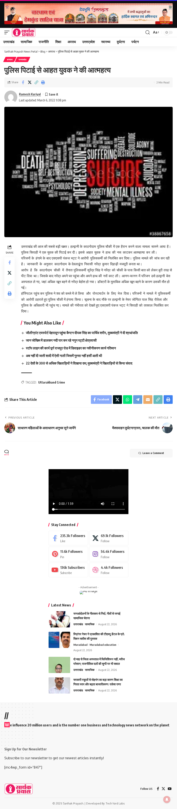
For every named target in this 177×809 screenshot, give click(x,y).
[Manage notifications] (166, 799)
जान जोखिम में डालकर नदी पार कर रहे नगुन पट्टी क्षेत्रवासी (61, 340)
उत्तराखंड (23, 59)
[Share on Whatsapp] (127, 399)
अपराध (10, 59)
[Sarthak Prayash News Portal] (24, 32)
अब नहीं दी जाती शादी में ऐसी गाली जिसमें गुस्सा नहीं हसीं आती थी (64, 355)
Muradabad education (103, 644)
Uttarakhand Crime (51, 382)
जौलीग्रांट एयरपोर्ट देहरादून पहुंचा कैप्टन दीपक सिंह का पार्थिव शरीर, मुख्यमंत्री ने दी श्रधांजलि (82, 333)
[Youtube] (68, 570)
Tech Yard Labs (115, 803)
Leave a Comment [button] (153, 453)
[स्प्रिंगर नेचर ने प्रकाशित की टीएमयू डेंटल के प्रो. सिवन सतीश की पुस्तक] (59, 640)
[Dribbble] (109, 570)
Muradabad (80, 644)
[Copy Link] (36, 82)
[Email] (147, 399)
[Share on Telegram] (137, 399)
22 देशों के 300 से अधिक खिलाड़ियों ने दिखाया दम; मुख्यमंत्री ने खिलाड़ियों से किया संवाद (79, 363)
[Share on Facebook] (23, 82)
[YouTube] (170, 789)
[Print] (43, 82)
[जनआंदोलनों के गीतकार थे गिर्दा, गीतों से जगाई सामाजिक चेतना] (59, 619)
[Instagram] (109, 554)
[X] (109, 538)
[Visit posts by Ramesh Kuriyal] (10, 97)
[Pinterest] (68, 554)
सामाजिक (90, 624)
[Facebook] (68, 538)
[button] (8, 32)
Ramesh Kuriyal (30, 94)
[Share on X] (30, 82)
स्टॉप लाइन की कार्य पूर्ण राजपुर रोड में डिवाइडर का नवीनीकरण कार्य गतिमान (71, 348)
